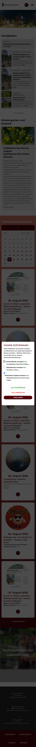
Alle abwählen (18, 392)
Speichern (18, 397)
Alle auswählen (18, 388)
